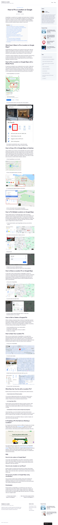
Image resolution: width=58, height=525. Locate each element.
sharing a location (20, 426)
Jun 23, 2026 (48, 514)
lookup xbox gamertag (45, 66)
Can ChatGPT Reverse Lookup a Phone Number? (51, 47)
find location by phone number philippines (48, 59)
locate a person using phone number (47, 61)
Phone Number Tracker (20, 7)
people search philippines (46, 68)
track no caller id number (45, 73)
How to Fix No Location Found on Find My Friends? (50, 42)
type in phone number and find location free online (47, 76)
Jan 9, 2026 (48, 48)
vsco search (44, 78)
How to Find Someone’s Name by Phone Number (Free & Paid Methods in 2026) (51, 36)
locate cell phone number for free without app (48, 64)
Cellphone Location (5, 2)
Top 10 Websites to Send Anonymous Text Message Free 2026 (51, 31)
